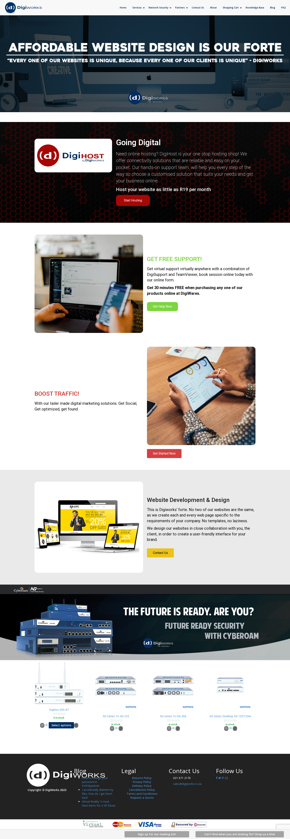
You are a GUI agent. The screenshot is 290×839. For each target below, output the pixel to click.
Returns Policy (142, 778)
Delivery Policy (142, 786)
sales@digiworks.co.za (187, 784)
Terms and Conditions (142, 794)
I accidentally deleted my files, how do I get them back (97, 793)
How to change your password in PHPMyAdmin (95, 782)
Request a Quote (142, 797)
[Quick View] (46, 725)
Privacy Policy (142, 782)
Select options (61, 725)
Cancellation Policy (142, 790)
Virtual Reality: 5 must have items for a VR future (98, 803)
